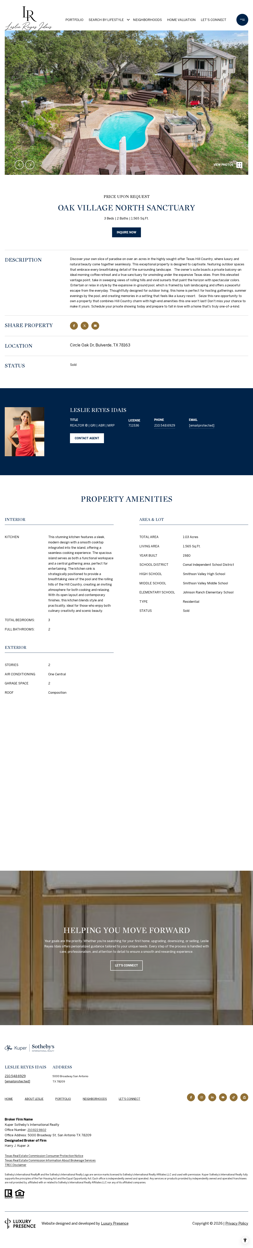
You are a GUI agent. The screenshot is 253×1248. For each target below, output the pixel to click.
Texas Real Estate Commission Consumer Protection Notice (44, 1155)
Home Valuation (181, 20)
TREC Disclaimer (15, 1165)
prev (19, 164)
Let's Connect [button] (126, 965)
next (29, 164)
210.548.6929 (164, 425)
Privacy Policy (236, 1223)
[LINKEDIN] (212, 1097)
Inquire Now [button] (126, 232)
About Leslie (34, 1098)
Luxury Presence (114, 1223)
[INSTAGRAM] (202, 1097)
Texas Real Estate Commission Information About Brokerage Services (50, 1160)
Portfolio (74, 20)
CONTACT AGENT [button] (87, 438)
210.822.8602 (36, 1130)
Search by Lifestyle (106, 20)
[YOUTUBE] (223, 1097)
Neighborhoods (147, 20)
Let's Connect (129, 1098)
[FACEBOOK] (191, 1097)
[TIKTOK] (234, 1097)
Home (9, 1098)
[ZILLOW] (244, 1097)
